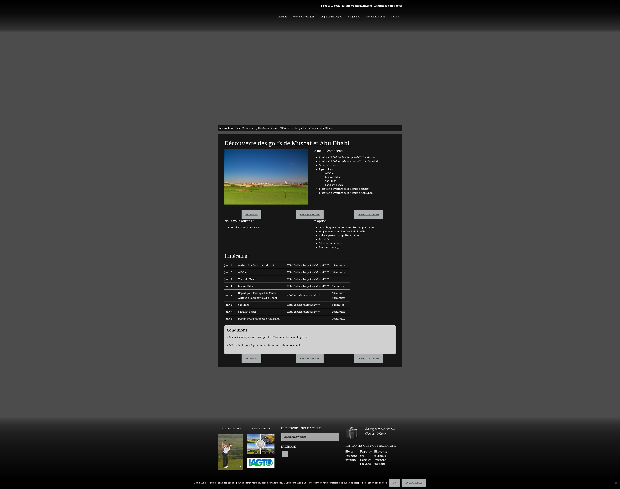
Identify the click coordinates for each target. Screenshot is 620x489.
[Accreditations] (260, 466)
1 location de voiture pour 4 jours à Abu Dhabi (346, 192)
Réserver (251, 214)
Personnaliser (310, 214)
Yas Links (330, 180)
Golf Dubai (242, 14)
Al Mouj (330, 173)
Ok (394, 483)
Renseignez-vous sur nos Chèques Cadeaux (380, 432)
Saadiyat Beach (334, 185)
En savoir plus (413, 483)
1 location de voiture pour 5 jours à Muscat (344, 188)
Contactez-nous (368, 214)
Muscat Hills (332, 177)
